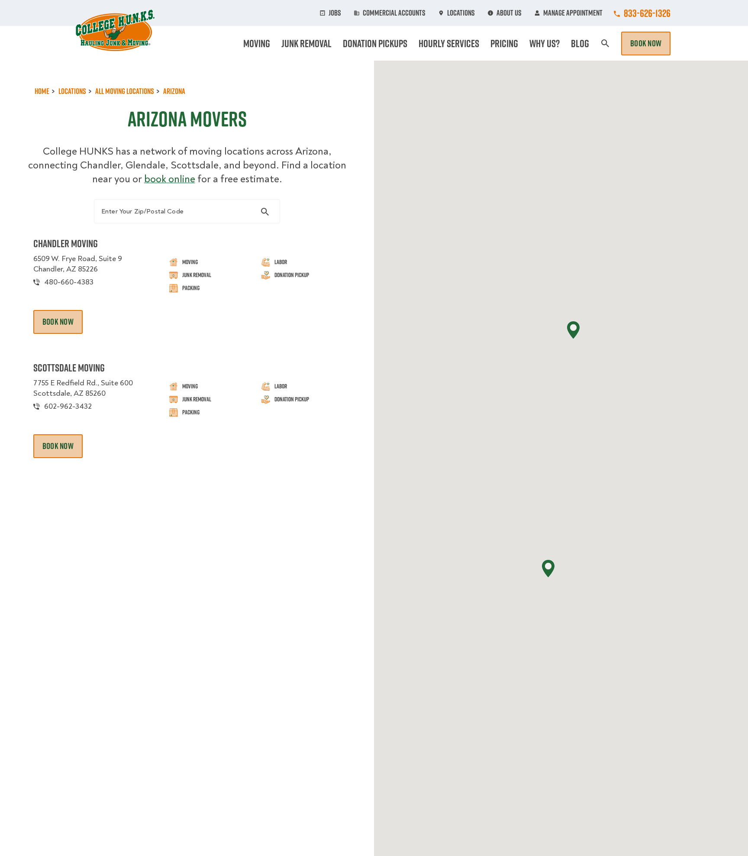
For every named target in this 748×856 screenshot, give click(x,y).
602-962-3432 (68, 406)
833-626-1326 (647, 13)
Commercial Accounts (394, 13)
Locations (461, 13)
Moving (256, 43)
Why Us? (544, 43)
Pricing (504, 43)
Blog (580, 43)
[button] (573, 330)
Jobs (335, 13)
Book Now (645, 43)
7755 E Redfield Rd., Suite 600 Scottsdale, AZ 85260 (83, 388)
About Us (509, 13)
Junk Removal (306, 43)
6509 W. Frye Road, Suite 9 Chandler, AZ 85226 (77, 264)
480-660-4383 (69, 282)
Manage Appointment (573, 13)
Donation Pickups (375, 43)
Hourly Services (449, 43)
